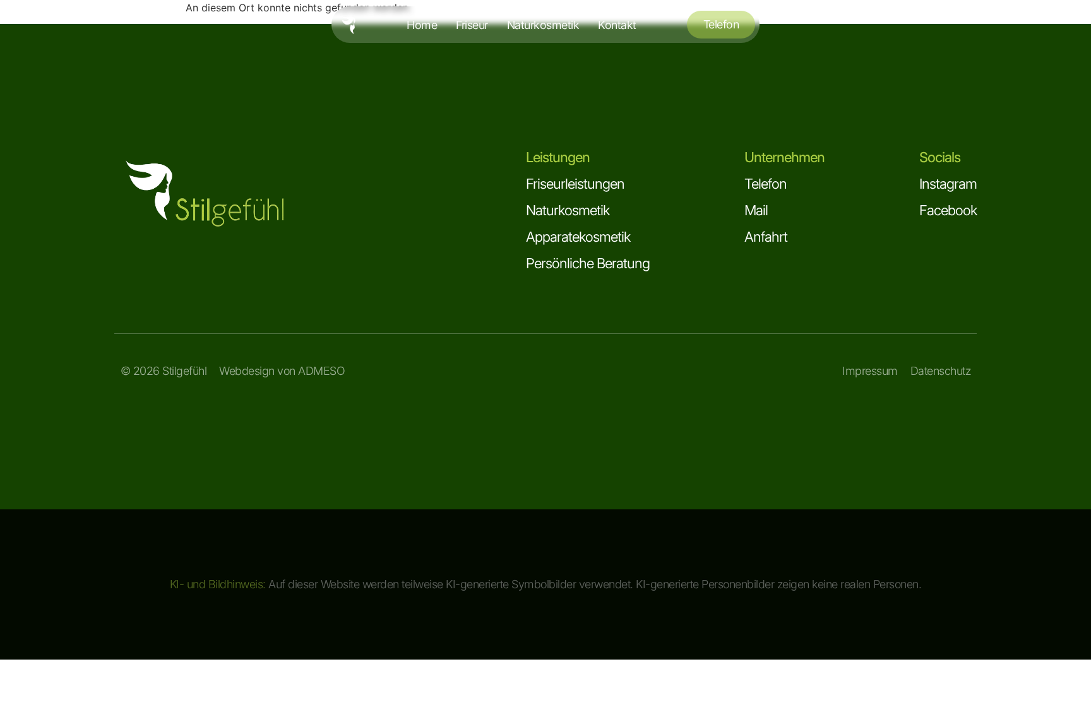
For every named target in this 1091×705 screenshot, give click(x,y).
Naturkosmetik (567, 210)
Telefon (765, 183)
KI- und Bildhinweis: (218, 584)
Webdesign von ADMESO (282, 370)
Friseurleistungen (575, 183)
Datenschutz (940, 370)
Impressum (870, 370)
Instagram (948, 183)
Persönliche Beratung (588, 263)
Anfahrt (765, 236)
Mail (756, 210)
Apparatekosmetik (578, 236)
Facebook (948, 210)
